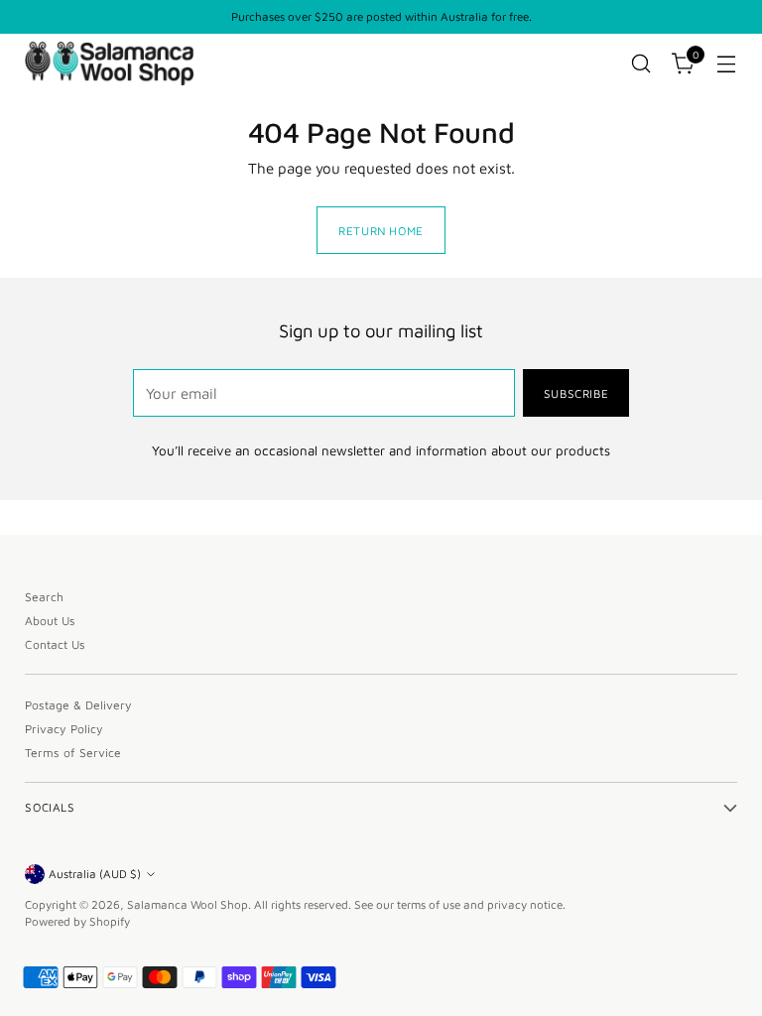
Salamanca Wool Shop (187, 904)
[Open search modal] (641, 64)
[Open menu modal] (726, 64)
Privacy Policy (64, 728)
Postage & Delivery (78, 705)
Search (44, 596)
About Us (50, 620)
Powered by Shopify (77, 921)
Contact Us (55, 644)
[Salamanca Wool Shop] (109, 63)
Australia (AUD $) (95, 873)
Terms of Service (73, 752)
